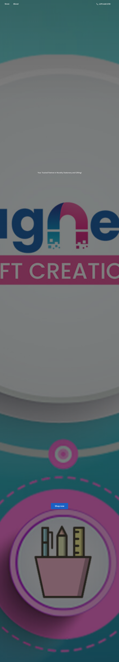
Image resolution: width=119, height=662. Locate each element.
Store (7, 4)
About (16, 4)
